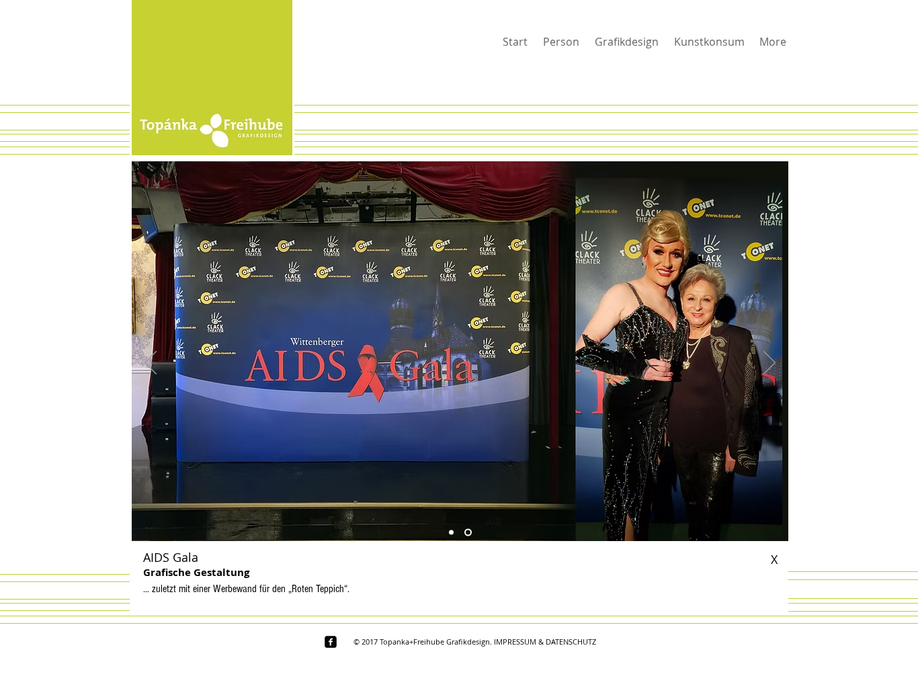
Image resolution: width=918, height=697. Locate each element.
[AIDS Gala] (452, 532)
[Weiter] (769, 363)
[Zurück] (150, 363)
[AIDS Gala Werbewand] (469, 532)
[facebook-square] (331, 642)
